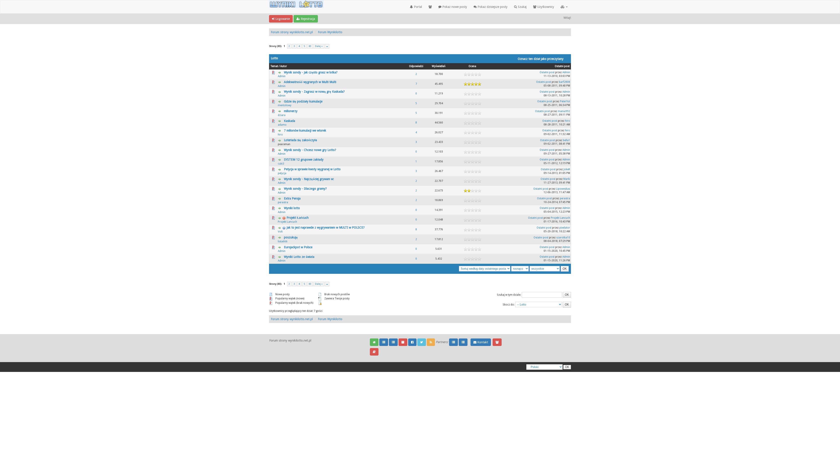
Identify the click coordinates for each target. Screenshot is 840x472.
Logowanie (282, 19)
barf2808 (564, 81)
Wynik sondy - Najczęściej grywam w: (309, 179)
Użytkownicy (545, 7)
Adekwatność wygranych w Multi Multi (310, 82)
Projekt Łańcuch (298, 217)
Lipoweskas (563, 188)
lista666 (282, 241)
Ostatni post (562, 66)
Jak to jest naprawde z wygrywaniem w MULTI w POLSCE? (326, 227)
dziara (281, 115)
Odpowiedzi (416, 66)
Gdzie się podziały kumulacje (303, 101)
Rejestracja (307, 19)
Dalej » (319, 46)
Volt (280, 231)
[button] (564, 6)
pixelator (564, 227)
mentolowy (284, 105)
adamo (282, 124)
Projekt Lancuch (287, 221)
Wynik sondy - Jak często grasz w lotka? (311, 72)
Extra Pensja (292, 198)
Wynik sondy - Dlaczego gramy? (305, 188)
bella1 (566, 140)
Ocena (472, 66)
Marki (566, 178)
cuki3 (281, 163)
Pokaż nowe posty (454, 7)
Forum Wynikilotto (330, 32)
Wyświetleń (438, 66)
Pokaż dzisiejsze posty (492, 7)
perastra (283, 202)
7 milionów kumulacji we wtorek (305, 130)
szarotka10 (563, 237)
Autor (283, 66)
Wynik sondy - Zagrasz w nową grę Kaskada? (314, 91)
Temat (274, 66)
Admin (281, 76)
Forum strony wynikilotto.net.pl (292, 32)
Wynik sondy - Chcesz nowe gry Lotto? (310, 150)
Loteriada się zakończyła (300, 140)
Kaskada (289, 121)
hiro (567, 120)
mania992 (564, 111)
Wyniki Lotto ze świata (299, 257)
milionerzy (291, 111)
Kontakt (482, 342)
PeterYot (565, 101)
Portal (417, 7)
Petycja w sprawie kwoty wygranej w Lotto (312, 169)
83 (310, 46)
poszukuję (291, 237)
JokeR (567, 169)
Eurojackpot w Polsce (298, 247)
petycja (282, 173)
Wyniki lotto (292, 208)
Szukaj (522, 7)
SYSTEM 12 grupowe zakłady (304, 159)
